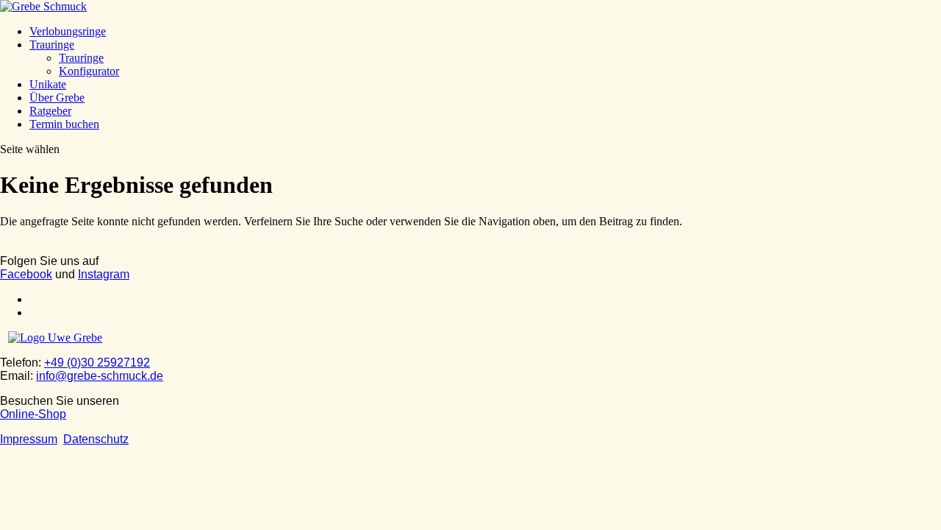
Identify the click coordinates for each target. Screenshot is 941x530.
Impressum (28, 439)
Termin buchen (64, 124)
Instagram (103, 274)
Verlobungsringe (67, 31)
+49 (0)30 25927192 (97, 362)
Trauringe (51, 44)
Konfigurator (89, 71)
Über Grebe (57, 97)
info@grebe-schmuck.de (99, 376)
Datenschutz (96, 439)
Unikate (47, 84)
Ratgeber (50, 111)
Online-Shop (33, 414)
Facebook (26, 274)
